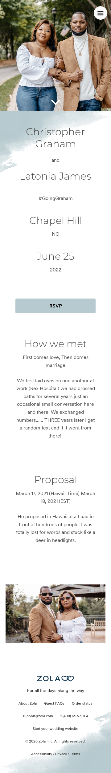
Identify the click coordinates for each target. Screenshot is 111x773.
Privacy (61, 754)
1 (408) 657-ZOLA (74, 716)
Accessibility (41, 754)
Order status (82, 704)
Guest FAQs (54, 704)
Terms (75, 754)
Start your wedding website (55, 729)
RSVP (55, 306)
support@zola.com (38, 716)
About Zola (27, 704)
